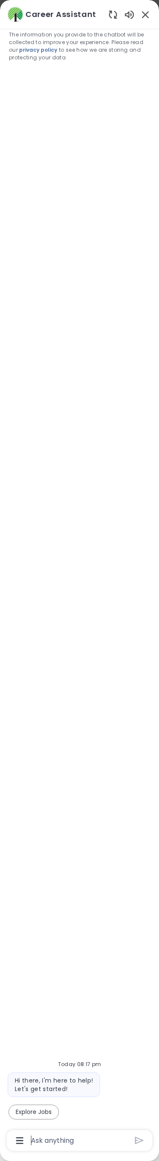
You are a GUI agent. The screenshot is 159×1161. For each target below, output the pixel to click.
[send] (139, 1140)
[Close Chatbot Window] (145, 14)
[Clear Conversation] (113, 14)
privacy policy (38, 49)
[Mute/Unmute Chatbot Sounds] (129, 14)
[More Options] (19, 1141)
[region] (79, 576)
